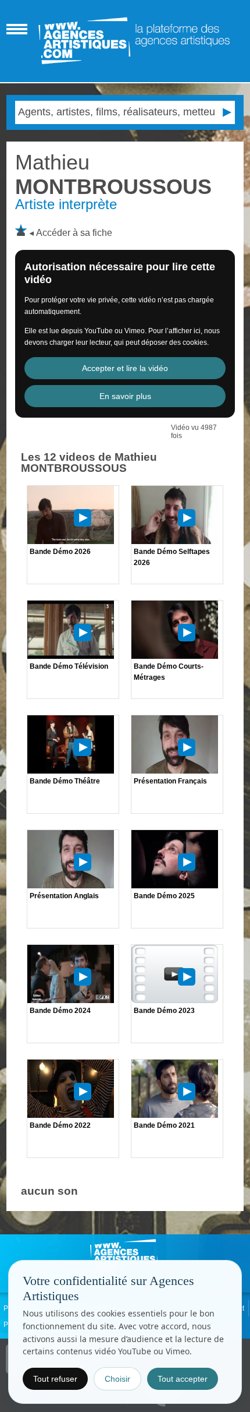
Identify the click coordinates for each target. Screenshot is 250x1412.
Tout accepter (183, 1378)
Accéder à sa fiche (74, 233)
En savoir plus (125, 396)
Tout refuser (55, 1378)
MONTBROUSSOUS (113, 174)
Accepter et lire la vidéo (125, 368)
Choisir (117, 1378)
